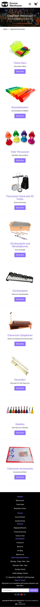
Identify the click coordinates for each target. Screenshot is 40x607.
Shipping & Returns (20, 528)
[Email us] (16, 594)
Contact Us (20, 543)
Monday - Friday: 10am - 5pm (20, 561)
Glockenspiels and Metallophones (20, 245)
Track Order (20, 504)
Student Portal (20, 521)
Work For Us (20, 554)
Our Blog (20, 551)
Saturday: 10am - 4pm (20, 565)
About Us (20, 547)
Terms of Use (20, 536)
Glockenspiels (20, 291)
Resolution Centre (20, 508)
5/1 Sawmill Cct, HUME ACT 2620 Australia (20, 577)
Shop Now (20, 71)
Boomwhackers (20, 107)
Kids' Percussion (20, 152)
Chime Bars (20, 63)
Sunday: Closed (20, 569)
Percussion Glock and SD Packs (20, 198)
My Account (20, 500)
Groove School (20, 517)
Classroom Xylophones (20, 335)
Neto (20, 602)
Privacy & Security (20, 532)
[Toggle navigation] (29, 4)
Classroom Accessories (20, 468)
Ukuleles (20, 424)
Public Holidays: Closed (20, 573)
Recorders (20, 379)
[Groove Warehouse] (12, 4)
